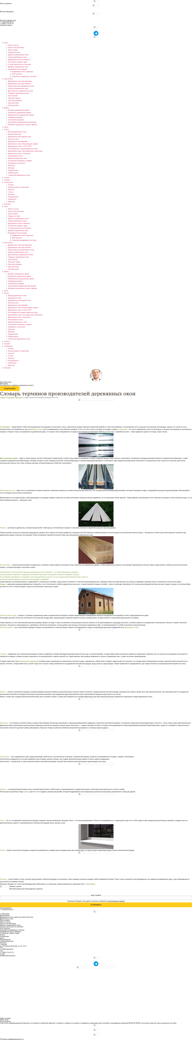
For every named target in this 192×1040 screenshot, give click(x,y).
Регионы (11, 194)
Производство (13, 197)
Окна (6, 43)
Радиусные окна (14, 52)
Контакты (7, 204)
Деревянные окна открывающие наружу (23, 144)
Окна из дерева (6, 3)
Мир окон (11, 202)
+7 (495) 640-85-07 (7, 22)
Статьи (10, 192)
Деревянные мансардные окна (19, 136)
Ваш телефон (96, 895)
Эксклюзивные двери (16, 120)
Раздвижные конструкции (17, 69)
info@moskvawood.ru (7, 956)
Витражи (11, 168)
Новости (11, 189)
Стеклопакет (122, 429)
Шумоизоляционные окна (17, 158)
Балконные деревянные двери (19, 112)
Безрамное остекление (16, 163)
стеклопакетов (89, 884)
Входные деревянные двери (18, 110)
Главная (2, 397)
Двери (6, 108)
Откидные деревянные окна (18, 93)
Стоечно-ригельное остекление (19, 64)
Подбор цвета (13, 173)
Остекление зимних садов (17, 62)
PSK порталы (17, 74)
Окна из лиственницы (16, 47)
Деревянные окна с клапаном (19, 153)
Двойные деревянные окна (18, 67)
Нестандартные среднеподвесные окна (23, 149)
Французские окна (14, 134)
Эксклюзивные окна (15, 156)
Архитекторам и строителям (18, 187)
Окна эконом (12, 96)
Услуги (6, 129)
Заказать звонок (6, 25)
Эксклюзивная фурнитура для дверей (22, 122)
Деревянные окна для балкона (19, 83)
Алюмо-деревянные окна (17, 57)
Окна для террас (14, 98)
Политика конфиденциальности (12, 1039)
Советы (7, 177)
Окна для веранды (15, 100)
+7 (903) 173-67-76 (7, 23)
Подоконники (13, 170)
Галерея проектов (6, 941)
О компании (8, 182)
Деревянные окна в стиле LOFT (20, 146)
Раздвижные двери (15, 117)
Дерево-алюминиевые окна (18, 55)
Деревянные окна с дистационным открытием (25, 151)
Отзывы (11, 185)
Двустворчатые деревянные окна (20, 91)
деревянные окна (35, 429)
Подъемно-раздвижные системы (24, 76)
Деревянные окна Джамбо (18, 141)
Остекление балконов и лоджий (20, 161)
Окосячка (11, 165)
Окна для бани (13, 103)
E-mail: (2, 954)
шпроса (27, 792)
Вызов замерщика (7, 11)
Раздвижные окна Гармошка (22, 71)
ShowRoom (12, 199)
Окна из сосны (13, 45)
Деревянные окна (6, 919)
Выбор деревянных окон (17, 132)
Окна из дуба (13, 50)
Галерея (7, 180)
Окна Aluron (8, 79)
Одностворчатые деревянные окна (21, 86)
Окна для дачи (13, 105)
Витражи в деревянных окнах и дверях (22, 124)
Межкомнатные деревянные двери (21, 115)
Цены (6, 127)
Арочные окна (13, 139)
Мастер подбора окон (8, 20)
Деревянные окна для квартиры (20, 81)
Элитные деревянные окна (18, 88)
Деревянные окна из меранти (19, 59)
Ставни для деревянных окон (19, 175)
